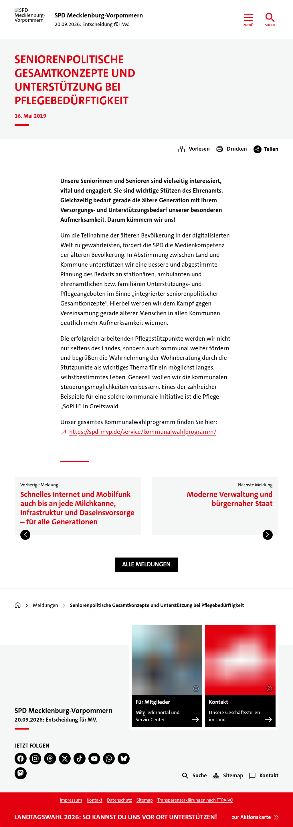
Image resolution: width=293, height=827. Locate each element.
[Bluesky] (123, 758)
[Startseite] (18, 605)
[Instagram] (35, 758)
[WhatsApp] (109, 758)
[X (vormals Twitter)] (65, 758)
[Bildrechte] (196, 688)
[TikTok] (79, 758)
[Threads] (50, 758)
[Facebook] (20, 758)
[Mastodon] (20, 773)
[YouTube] (94, 758)
